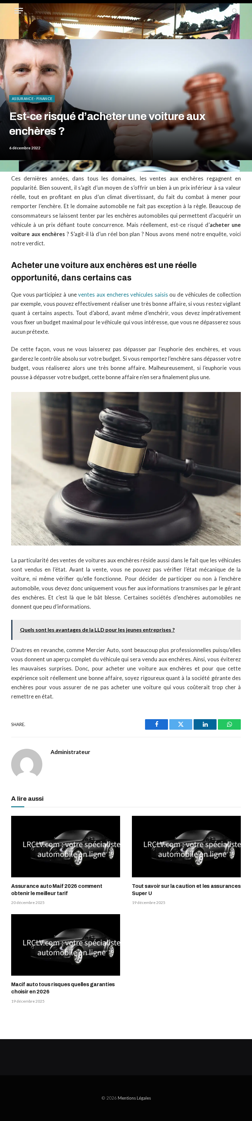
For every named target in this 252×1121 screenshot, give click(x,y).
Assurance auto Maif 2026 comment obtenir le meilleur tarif (56, 889)
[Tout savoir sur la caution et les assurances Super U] (186, 846)
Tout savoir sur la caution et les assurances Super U (186, 889)
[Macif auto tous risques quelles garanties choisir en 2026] (65, 945)
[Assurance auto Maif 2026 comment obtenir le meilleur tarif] (65, 846)
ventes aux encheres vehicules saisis (123, 294)
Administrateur (70, 752)
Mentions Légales (134, 1098)
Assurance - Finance (32, 98)
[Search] (234, 10)
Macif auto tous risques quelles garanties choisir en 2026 (63, 988)
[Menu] (18, 10)
